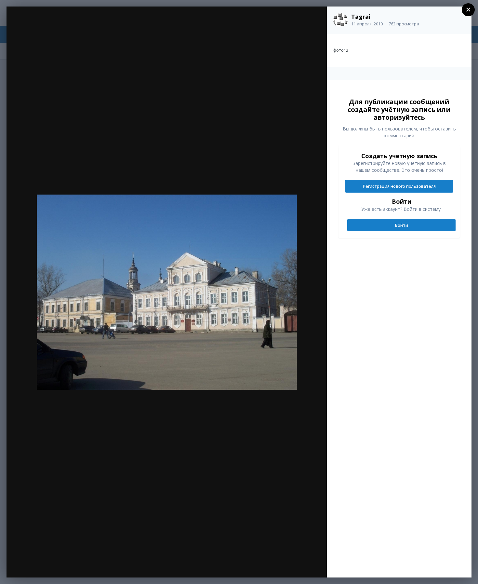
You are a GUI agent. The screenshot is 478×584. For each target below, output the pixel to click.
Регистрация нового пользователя (399, 186)
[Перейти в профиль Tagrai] (340, 20)
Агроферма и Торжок (61, 25)
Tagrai (360, 16)
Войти (401, 225)
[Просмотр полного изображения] (315, 18)
